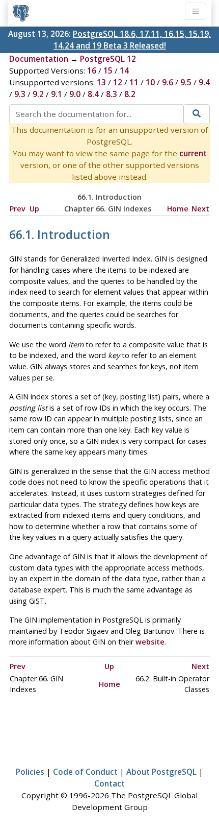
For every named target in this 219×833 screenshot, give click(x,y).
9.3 (19, 94)
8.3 (111, 94)
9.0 (74, 94)
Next (200, 208)
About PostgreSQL (161, 772)
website (150, 642)
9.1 (56, 94)
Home (177, 208)
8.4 (93, 94)
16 (91, 70)
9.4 (204, 82)
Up (34, 208)
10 (150, 82)
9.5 (185, 82)
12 (117, 82)
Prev (17, 208)
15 (108, 70)
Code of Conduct (85, 772)
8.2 (129, 94)
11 (134, 82)
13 (101, 82)
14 (124, 70)
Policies (30, 772)
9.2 (38, 94)
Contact (109, 783)
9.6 (167, 82)
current (193, 153)
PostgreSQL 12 (108, 59)
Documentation (38, 59)
